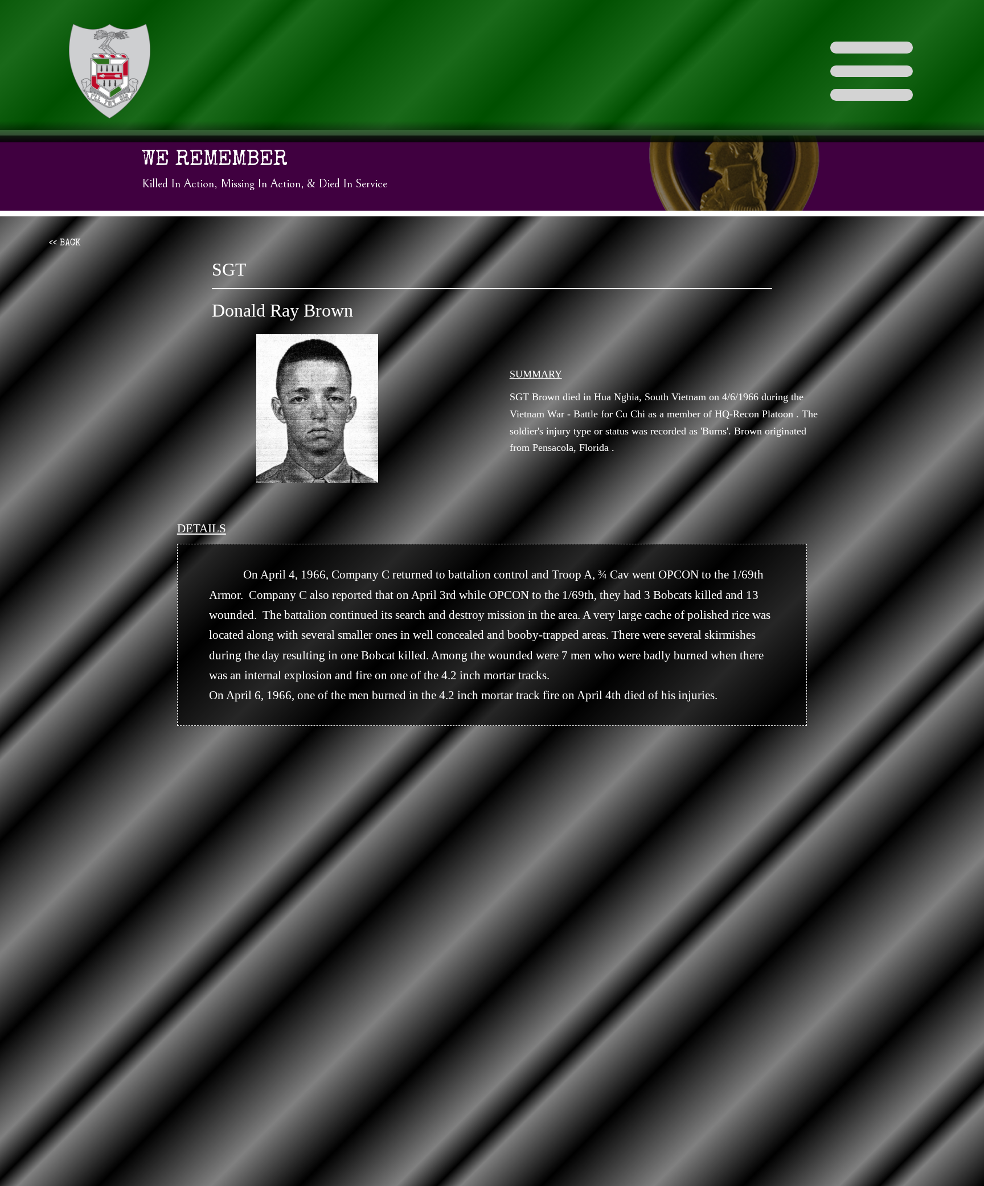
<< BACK (64, 243)
